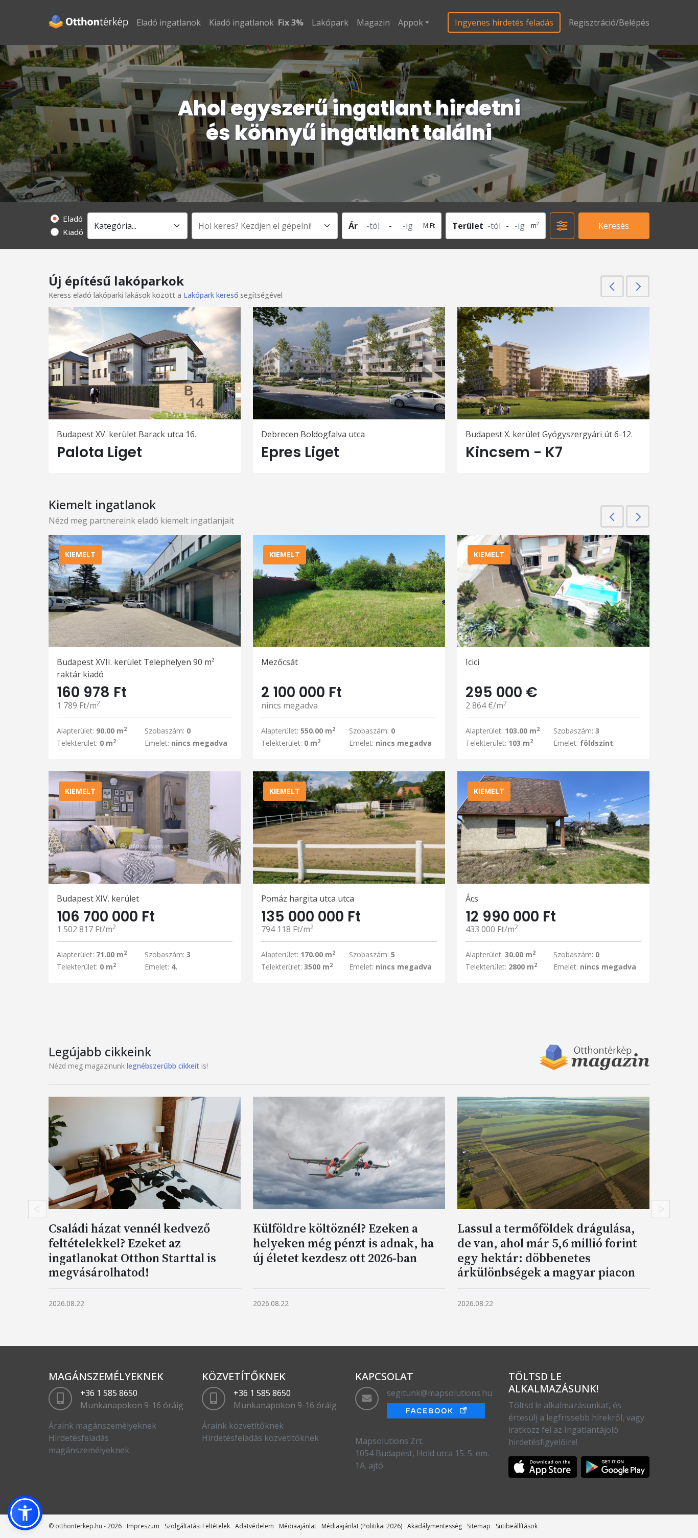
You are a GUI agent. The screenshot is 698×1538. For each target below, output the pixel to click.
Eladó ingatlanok (168, 22)
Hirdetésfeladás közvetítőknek (260, 1438)
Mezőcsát (279, 662)
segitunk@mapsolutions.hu (439, 1393)
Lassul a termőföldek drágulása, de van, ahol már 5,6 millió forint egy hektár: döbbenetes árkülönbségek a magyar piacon (547, 1250)
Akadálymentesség (434, 1526)
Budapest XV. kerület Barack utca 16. (126, 434)
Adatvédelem (254, 1526)
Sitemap (479, 1526)
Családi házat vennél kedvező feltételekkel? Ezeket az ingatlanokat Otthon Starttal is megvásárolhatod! (132, 1250)
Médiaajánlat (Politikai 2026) (361, 1526)
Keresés (613, 225)
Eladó (73, 219)
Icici (472, 662)
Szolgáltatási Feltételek (197, 1526)
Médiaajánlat (297, 1526)
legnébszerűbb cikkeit (163, 1066)
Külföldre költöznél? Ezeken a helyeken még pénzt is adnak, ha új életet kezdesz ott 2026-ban (343, 1243)
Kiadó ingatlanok (241, 22)
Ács (472, 898)
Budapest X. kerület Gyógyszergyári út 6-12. (549, 434)
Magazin (373, 22)
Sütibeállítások (517, 1526)
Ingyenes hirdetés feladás (504, 22)
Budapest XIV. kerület (98, 898)
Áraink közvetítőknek (243, 1425)
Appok (410, 22)
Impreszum (143, 1526)
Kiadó (73, 232)
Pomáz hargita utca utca (307, 898)
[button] (25, 1513)
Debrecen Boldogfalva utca (313, 434)
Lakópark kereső (210, 295)
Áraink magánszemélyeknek (102, 1425)
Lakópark (330, 22)
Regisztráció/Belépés (609, 22)
